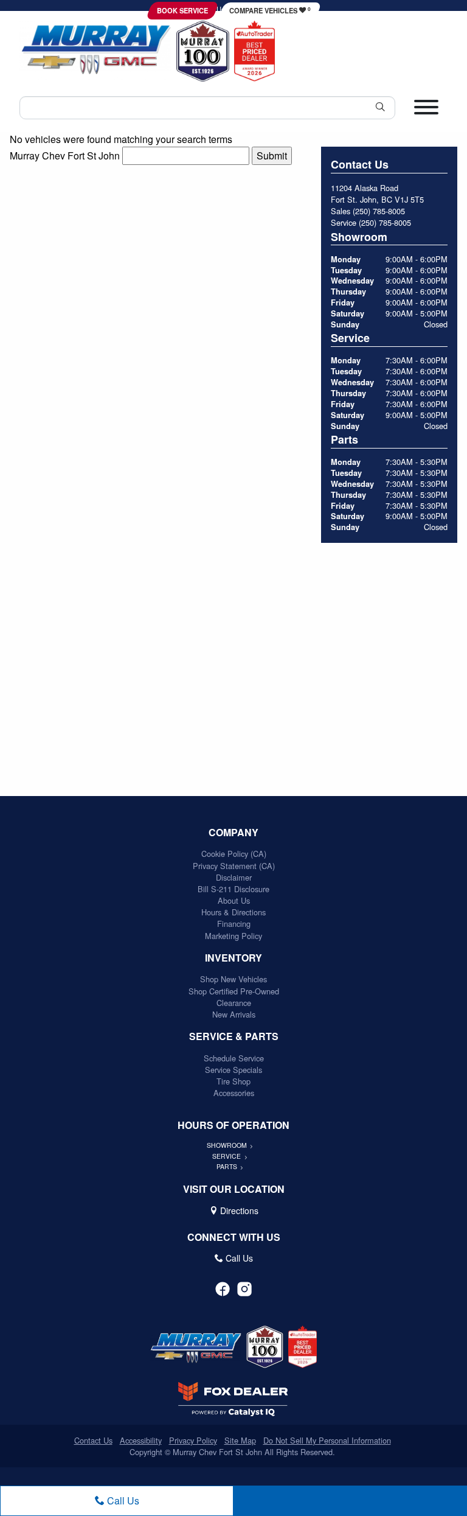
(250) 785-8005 (379, 211)
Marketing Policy (233, 935)
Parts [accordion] (227, 1166)
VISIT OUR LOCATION (234, 1189)
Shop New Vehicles (233, 979)
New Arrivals (233, 1014)
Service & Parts (233, 1036)
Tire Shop (233, 1081)
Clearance (233, 1002)
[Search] (380, 107)
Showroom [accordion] (228, 1145)
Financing (234, 923)
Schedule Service (234, 1058)
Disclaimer (234, 877)
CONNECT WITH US (233, 1237)
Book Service (182, 10)
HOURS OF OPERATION (233, 1125)
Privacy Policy (193, 1440)
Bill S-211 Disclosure (233, 889)
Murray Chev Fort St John (65, 155)
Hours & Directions (233, 912)
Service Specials (233, 1069)
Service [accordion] (227, 1156)
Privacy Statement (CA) (234, 866)
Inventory (233, 957)
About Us (234, 900)
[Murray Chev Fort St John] (95, 50)
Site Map (240, 1440)
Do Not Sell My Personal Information (327, 1440)
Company (233, 832)
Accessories (233, 1093)
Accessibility (141, 1440)
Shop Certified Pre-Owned (234, 991)
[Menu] (426, 111)
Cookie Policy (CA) (233, 853)
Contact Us (93, 1440)
